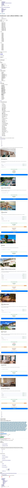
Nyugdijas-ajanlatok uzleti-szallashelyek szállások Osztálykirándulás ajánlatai (13, 430)
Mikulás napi (4, 129)
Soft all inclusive (3, 67)
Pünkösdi (4, 133)
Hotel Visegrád (3, 331)
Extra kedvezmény (5, 130)
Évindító (4, 109)
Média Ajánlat (3, 458)
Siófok (2, 11)
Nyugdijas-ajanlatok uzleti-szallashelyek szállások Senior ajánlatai (7, 428)
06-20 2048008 (4, 465)
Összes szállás (3, 13)
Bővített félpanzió (3, 68)
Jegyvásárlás (3, 485)
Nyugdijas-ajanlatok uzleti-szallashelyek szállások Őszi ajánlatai (7, 424)
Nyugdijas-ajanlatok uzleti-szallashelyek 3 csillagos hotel (15, 422)
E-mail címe (1, 434)
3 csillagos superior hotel (4, 74)
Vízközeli (3, 86)
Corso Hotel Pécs (4, 159)
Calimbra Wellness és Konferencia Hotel (8, 269)
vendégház (3, 72)
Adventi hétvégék (5, 125)
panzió (2, 73)
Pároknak (4, 113)
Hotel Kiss (3, 245)
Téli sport (3, 98)
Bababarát (3, 87)
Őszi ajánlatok (3, 2)
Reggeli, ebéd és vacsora (4, 65)
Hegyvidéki (3, 91)
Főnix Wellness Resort (5, 304)
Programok (3, 3)
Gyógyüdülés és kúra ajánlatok (6, 111)
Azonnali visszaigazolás (5, 84)
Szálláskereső (8, 7)
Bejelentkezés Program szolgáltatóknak (6, 460)
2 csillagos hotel (3, 80)
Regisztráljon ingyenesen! (7, 438)
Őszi (3, 103)
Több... (1, 69)
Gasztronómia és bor (5, 115)
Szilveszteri (4, 106)
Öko (2, 99)
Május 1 (4, 132)
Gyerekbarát (3, 93)
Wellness (3, 85)
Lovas (3, 94)
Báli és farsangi (4, 124)
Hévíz (2, 10)
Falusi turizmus (4, 92)
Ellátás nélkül (3, 66)
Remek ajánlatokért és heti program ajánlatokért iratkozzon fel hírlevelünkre (8, 473)
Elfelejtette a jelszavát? (2, 436)
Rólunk (3, 463)
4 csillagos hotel (3, 75)
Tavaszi (4, 134)
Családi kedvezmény (5, 114)
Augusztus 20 (4, 107)
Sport (3, 97)
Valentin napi (4, 128)
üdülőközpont (3, 78)
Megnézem (14, 174)
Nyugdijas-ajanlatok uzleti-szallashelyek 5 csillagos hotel (19, 423)
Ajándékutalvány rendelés (5, 445)
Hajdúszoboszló (3, 9)
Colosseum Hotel (4, 212)
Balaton (2, 8)
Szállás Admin (3, 455)
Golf (3, 96)
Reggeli (2, 64)
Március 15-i (4, 119)
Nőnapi (4, 126)
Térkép (2, 17)
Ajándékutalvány (3, 1)
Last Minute (4, 110)
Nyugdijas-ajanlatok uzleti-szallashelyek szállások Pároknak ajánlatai (13, 429)
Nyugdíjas (3, 88)
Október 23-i (4, 122)
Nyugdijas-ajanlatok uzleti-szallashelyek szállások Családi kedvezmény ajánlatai (13, 429)
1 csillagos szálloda (4, 77)
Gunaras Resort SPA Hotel (6, 187)
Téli (3, 117)
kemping (3, 79)
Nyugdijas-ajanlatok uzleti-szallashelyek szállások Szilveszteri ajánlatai (18, 425)
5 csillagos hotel (3, 76)
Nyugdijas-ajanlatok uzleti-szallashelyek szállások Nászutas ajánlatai (15, 430)
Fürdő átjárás (3, 89)
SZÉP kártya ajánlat (5, 118)
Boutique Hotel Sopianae (5, 388)
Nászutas (3, 95)
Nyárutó (4, 121)
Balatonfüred (4, 482)
